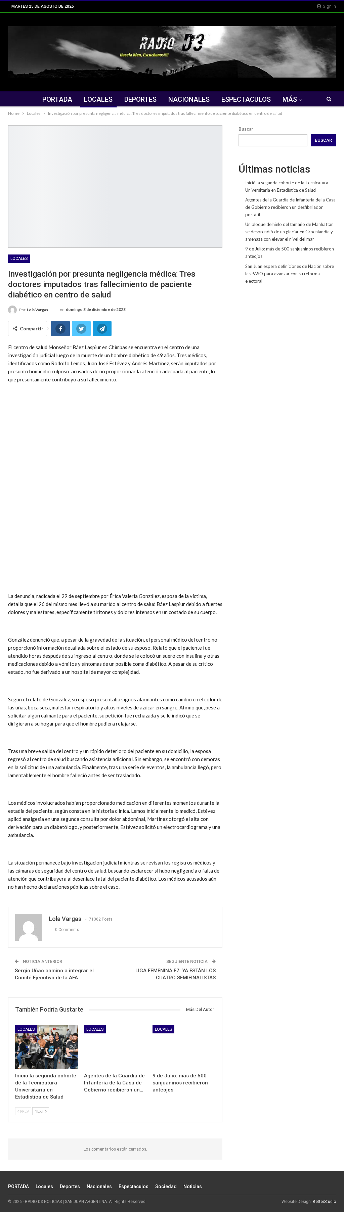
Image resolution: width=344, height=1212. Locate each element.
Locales (98, 99)
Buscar (246, 129)
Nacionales (189, 99)
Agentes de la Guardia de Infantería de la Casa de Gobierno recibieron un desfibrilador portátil (290, 207)
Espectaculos (246, 99)
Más (290, 99)
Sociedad (166, 1186)
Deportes (140, 99)
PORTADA (57, 99)
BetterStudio (324, 1201)
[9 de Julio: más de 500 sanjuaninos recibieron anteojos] (184, 1047)
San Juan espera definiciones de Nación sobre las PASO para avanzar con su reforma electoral (289, 274)
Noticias (192, 1186)
